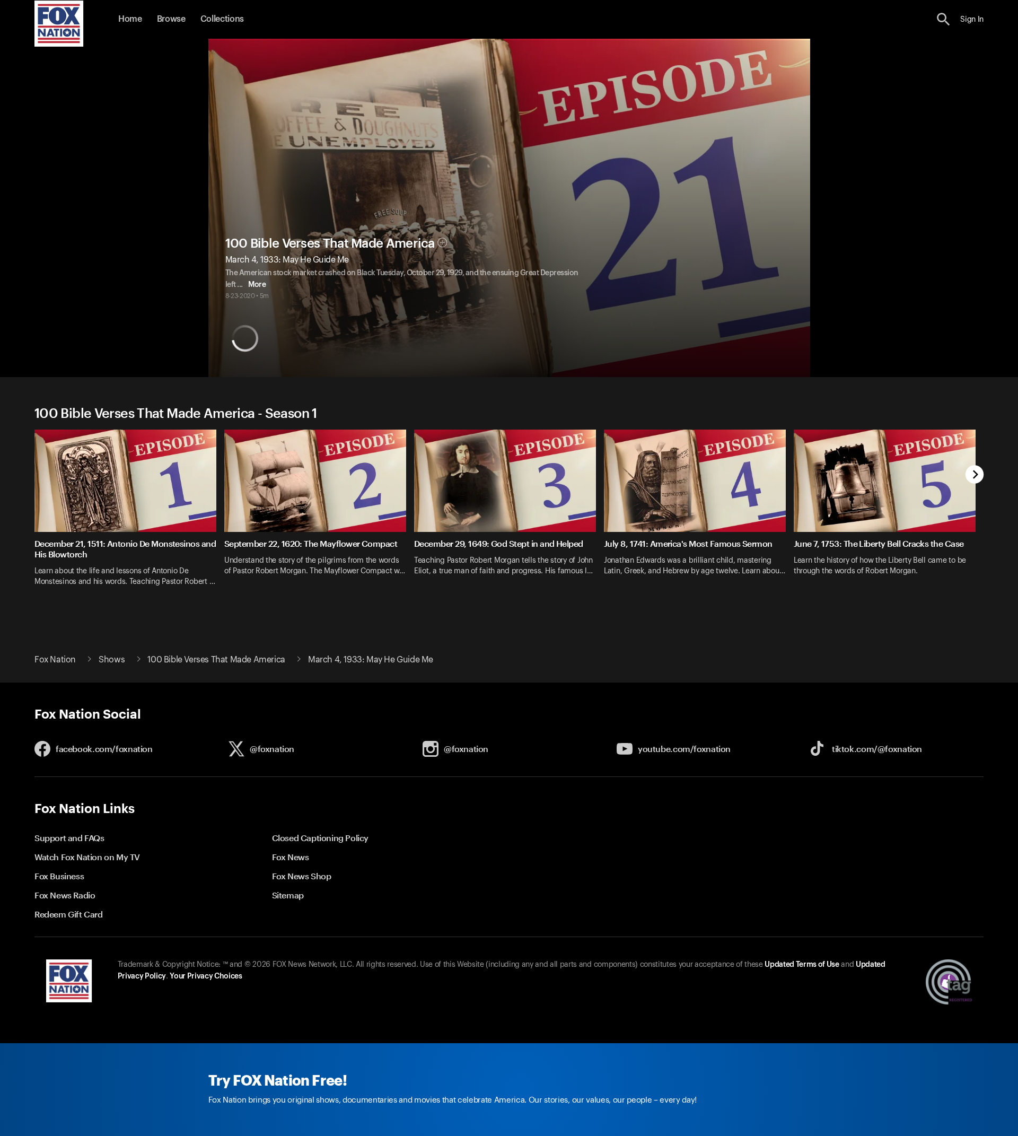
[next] (974, 475)
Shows (112, 660)
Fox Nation (55, 660)
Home (130, 19)
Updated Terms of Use (802, 964)
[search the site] (943, 19)
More (257, 285)
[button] (943, 19)
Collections (222, 19)
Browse (171, 19)
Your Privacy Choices (206, 976)
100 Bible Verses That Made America (330, 243)
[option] (129, 515)
